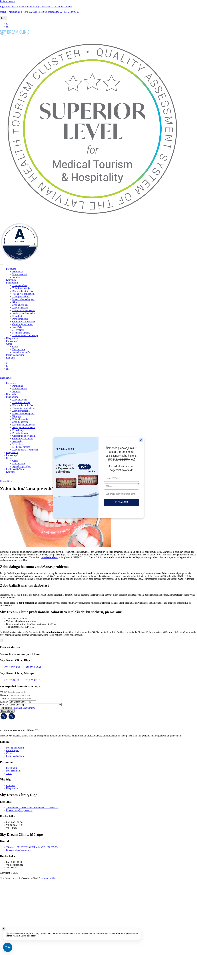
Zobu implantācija (21, 288)
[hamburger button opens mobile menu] (1, 264)
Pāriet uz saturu (7, 1)
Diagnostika (12, 338)
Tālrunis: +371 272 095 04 (45, 807)
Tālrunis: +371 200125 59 (19, 807)
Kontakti (10, 357)
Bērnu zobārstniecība (22, 291)
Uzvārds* (4, 695)
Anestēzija (17, 327)
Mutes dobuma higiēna (23, 299)
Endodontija (18, 316)
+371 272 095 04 (54, 6)
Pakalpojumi (12, 282)
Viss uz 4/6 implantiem (23, 293)
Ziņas (9, 773)
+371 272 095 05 (59, 11)
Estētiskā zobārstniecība (23, 310)
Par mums (11, 268)
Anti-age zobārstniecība (23, 313)
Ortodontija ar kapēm (22, 324)
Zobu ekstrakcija (20, 305)
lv (7, 365)
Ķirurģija (16, 302)
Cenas (9, 343)
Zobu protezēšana (21, 296)
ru (7, 23)
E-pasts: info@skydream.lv (19, 810)
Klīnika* (4, 701)
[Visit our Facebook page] (10, 943)
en (7, 26)
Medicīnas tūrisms (21, 332)
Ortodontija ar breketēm (23, 321)
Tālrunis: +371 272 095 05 (45, 847)
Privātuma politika (47, 878)
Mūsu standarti (19, 274)
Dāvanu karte (18, 349)
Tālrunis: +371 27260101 (19, 847)
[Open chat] (7, 947)
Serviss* (4, 704)
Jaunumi (16, 277)
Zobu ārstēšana (19, 285)
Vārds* (3, 692)
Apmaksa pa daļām (21, 352)
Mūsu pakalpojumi (15, 747)
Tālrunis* (4, 698)
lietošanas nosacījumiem (23, 708)
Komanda (11, 280)
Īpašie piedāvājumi (15, 355)
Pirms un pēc (12, 341)
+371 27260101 (19, 11)
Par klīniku (17, 271)
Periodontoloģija (20, 318)
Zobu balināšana (20, 307)
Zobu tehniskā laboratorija (25, 335)
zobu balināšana (49, 557)
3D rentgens (18, 330)
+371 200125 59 (18, 6)
